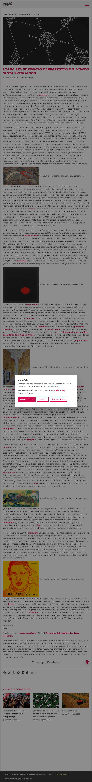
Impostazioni (58, 399)
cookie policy (59, 390)
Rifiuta (42, 399)
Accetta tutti (26, 399)
